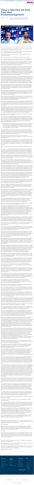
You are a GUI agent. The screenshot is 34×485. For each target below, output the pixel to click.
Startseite (9, 5)
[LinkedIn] (32, 1)
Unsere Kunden (20, 5)
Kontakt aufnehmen (30, 2)
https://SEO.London (26, 1)
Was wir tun (14, 5)
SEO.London (29, 461)
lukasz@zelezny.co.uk (20, 1)
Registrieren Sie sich (22, 469)
